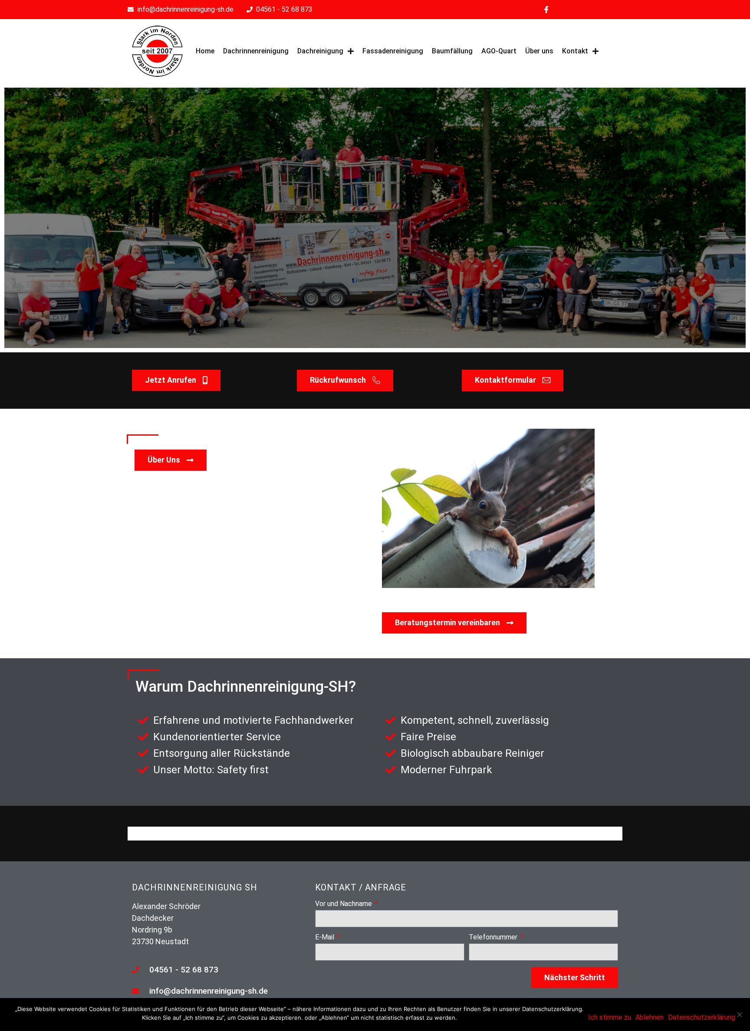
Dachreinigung (320, 51)
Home (205, 51)
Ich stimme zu (609, 1017)
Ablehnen (649, 1017)
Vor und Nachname (344, 904)
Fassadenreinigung (392, 51)
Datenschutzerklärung (701, 1017)
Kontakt (575, 51)
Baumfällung (452, 51)
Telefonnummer (494, 937)
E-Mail (325, 937)
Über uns (539, 51)
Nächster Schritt (574, 977)
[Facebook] (546, 9)
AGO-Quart (498, 51)
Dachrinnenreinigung (256, 51)
